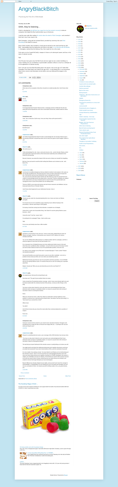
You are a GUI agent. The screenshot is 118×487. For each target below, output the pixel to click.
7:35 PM (25, 165)
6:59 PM (25, 142)
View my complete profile (91, 28)
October (81, 73)
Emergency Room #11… (85, 100)
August (81, 78)
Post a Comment (25, 373)
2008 (79, 67)
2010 (79, 63)
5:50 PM (25, 101)
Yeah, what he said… (84, 130)
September (82, 75)
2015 (79, 52)
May (80, 155)
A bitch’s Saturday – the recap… (87, 116)
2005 (79, 170)
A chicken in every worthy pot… (87, 82)
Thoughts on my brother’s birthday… (88, 141)
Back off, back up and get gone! (87, 128)
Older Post (68, 376)
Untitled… (22, 461)
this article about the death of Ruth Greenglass (49, 35)
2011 (79, 61)
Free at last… (82, 145)
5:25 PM (25, 91)
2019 (79, 43)
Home (45, 376)
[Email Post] (30, 77)
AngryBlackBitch (38, 9)
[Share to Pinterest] (40, 77)
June (80, 152)
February (81, 161)
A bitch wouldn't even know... (86, 110)
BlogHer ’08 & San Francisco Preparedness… (86, 123)
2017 (79, 48)
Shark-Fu (25, 147)
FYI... (80, 148)
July (80, 80)
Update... (81, 98)
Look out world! (83, 106)
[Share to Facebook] (38, 77)
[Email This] (33, 77)
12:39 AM (25, 268)
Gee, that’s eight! (83, 135)
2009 (79, 65)
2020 (79, 41)
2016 (79, 50)
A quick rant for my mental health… (88, 84)
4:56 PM (25, 328)
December (82, 69)
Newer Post (22, 376)
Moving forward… (83, 92)
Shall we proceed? (84, 88)
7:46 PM (25, 111)
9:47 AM (25, 226)
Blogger (66, 475)
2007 (79, 166)
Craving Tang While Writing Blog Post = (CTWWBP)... (40, 453)
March (81, 159)
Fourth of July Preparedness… (86, 143)
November (82, 71)
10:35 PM (25, 369)
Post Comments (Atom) (31, 378)
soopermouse (26, 134)
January (81, 163)
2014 (79, 54)
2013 (79, 56)
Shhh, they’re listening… (85, 126)
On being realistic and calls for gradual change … (32, 447)
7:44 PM (25, 191)
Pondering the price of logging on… (88, 108)
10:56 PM (25, 120)
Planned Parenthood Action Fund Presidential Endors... (87, 133)
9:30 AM (25, 316)
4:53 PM (25, 129)
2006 (79, 168)
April (80, 157)
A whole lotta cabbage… (85, 86)
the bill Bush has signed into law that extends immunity (45, 30)
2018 (79, 46)
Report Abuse (81, 175)
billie (24, 96)
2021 (79, 39)
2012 (79, 58)
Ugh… (81, 114)
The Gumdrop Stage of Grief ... (28, 384)
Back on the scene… (84, 90)
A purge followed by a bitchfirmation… (88, 112)
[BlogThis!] (34, 77)
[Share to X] (36, 77)
